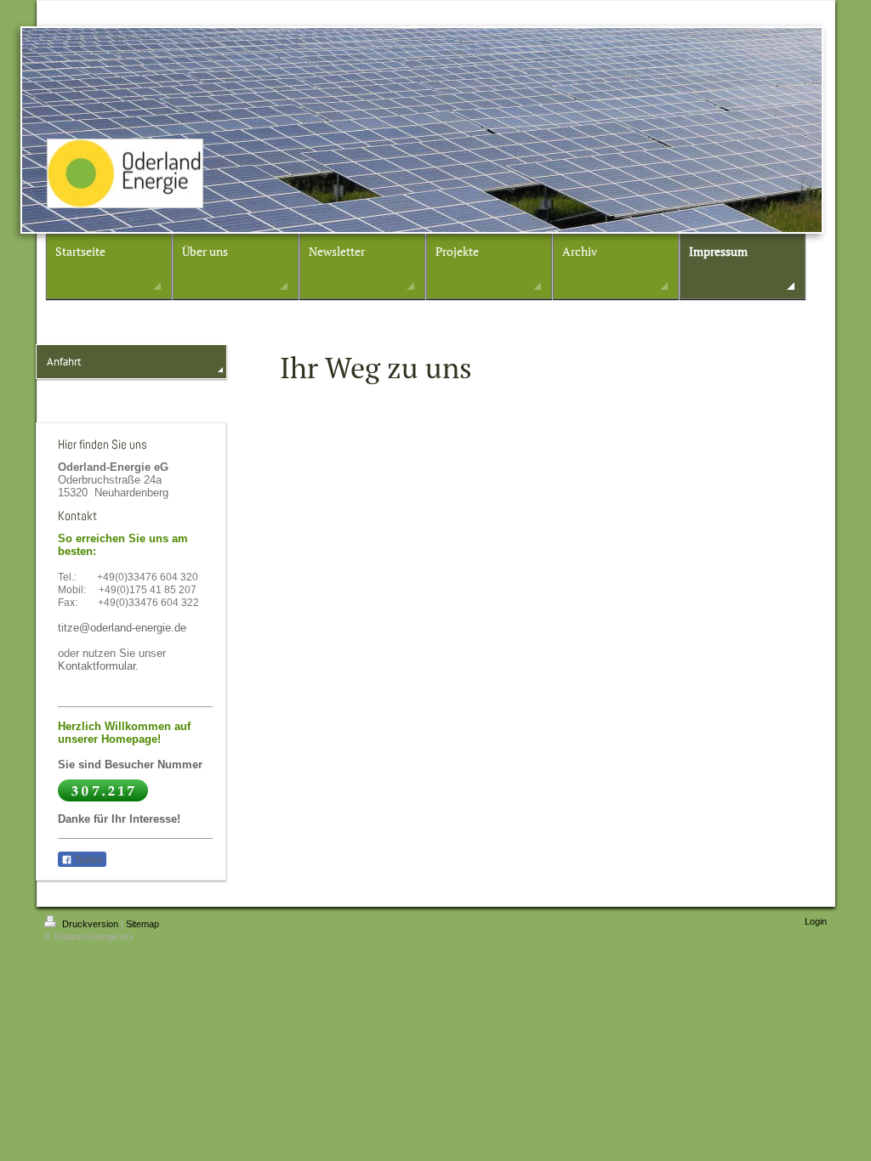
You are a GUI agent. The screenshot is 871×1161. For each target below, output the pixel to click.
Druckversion (90, 924)
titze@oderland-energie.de (122, 627)
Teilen (87, 860)
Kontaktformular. (98, 666)
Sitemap (142, 924)
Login (816, 921)
